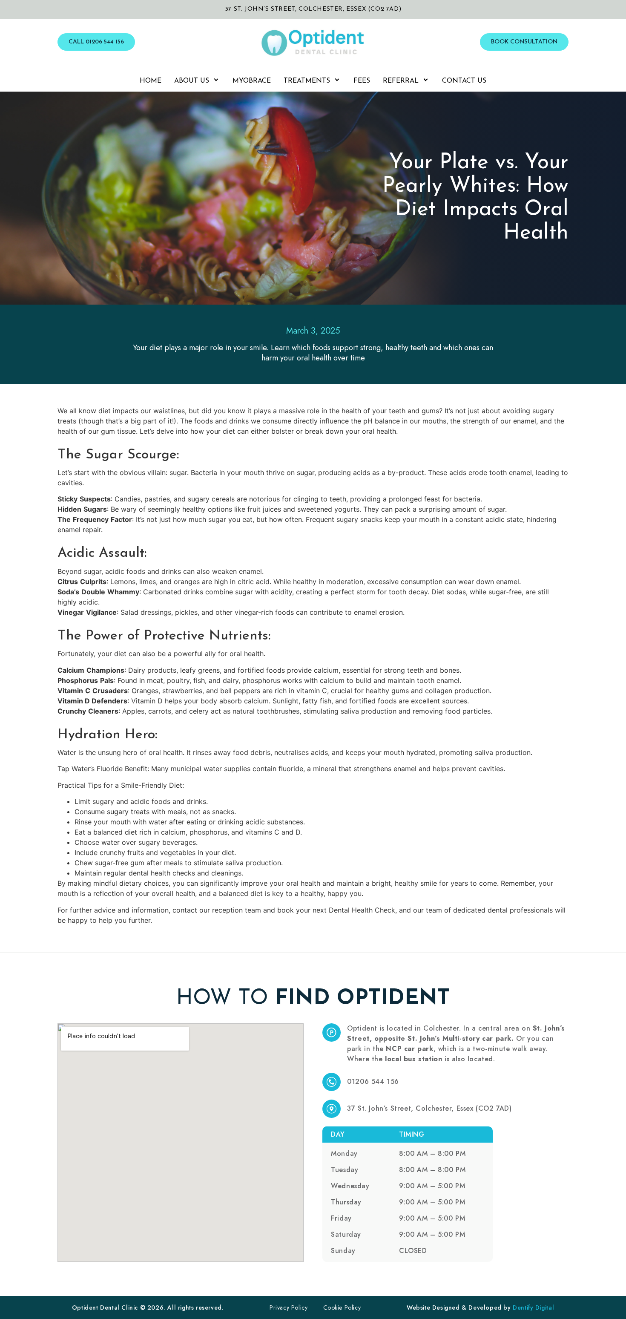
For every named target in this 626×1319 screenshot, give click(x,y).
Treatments (307, 81)
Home (150, 81)
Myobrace (252, 81)
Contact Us (464, 81)
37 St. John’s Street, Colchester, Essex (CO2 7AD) (313, 9)
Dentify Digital (533, 1307)
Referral (401, 81)
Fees (361, 81)
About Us (191, 81)
